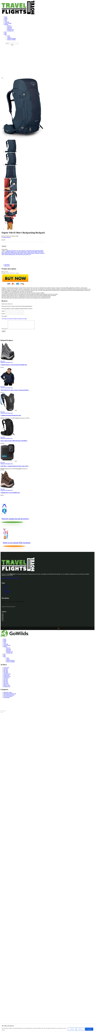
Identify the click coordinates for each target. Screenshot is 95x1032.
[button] (2, 77)
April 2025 (5, 682)
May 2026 (5, 671)
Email (3, 313)
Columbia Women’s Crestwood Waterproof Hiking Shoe (14, 364)
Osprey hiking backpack (29, 253)
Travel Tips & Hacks (7, 696)
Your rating (4, 316)
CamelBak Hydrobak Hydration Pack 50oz (11, 415)
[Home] (19, 14)
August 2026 (6, 667)
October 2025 (6, 675)
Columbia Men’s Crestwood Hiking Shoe (10, 492)
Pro (58, 628)
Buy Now (4, 246)
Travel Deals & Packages (8, 694)
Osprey (21, 253)
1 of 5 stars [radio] (4, 318)
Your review (5, 328)
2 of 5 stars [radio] (9, 318)
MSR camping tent (15, 253)
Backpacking (29, 250)
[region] (47, 1028)
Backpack (23, 250)
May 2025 (5, 681)
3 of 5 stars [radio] (14, 318)
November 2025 (7, 673)
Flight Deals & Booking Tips (9, 693)
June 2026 (5, 670)
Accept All (89, 1029)
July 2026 (5, 668)
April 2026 (5, 672)
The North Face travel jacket (22, 254)
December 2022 (6, 686)
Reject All (80, 1029)
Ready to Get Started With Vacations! (17, 543)
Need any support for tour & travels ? (15, 519)
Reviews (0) (7, 265)
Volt (30, 254)
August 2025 (6, 677)
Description (6, 264)
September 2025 (7, 676)
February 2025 (6, 685)
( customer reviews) (6, 237)
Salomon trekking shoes (10, 254)
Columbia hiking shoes (21, 251)
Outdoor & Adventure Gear (12, 250)
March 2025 (6, 684)
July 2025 (5, 679)
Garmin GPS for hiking (32, 251)
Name (3, 311)
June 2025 (5, 680)
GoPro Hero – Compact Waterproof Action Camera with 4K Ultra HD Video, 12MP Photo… (15, 466)
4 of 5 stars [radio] (19, 318)
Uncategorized (6, 697)
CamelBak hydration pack (10, 251)
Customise (72, 1029)
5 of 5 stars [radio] (24, 318)
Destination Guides (7, 692)
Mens (9, 253)
